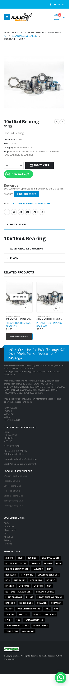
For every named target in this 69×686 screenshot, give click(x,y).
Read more (25, 307)
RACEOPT (10, 603)
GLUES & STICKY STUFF (16, 569)
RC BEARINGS (27, 155)
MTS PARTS (19, 580)
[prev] (57, 121)
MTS (7, 580)
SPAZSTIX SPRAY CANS (44, 614)
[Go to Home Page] (5, 35)
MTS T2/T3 (24, 586)
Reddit (35, 212)
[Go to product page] (49, 297)
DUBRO (48, 563)
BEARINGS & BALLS (23, 147)
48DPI (20, 557)
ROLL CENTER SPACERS (28, 608)
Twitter (14, 212)
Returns (8, 543)
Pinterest (21, 212)
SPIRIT (8, 620)
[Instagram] (59, 4)
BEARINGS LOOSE (29, 151)
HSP (49, 569)
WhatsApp (42, 212)
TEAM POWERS (40, 625)
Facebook (7, 212)
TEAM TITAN (11, 631)
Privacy (7, 540)
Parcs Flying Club (12, 480)
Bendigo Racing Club (13, 500)
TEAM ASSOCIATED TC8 (17, 625)
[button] (7, 17)
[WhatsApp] (63, 4)
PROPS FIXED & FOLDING (49, 597)
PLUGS (29, 597)
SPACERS (9, 614)
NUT (49, 586)
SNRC (47, 608)
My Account (10, 529)
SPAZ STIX (24, 614)
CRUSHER (35, 563)
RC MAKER (56, 603)
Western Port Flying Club (15, 475)
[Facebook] (50, 4)
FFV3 (58, 563)
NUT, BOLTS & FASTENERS (18, 591)
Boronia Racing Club (13, 495)
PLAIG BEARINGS (11, 155)
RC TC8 (8, 608)
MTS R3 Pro (36, 580)
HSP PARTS (10, 574)
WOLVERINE (28, 631)
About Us (8, 536)
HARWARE (38, 569)
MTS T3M (38, 586)
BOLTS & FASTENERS (15, 563)
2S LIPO (9, 557)
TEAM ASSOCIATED (33, 620)
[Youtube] (55, 4)
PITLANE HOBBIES (22, 203)
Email (28, 212)
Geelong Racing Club (13, 505)
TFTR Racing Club (12, 490)
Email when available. (19, 336)
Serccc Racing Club (12, 485)
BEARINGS (15, 151)
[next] (62, 121)
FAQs (6, 523)
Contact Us (9, 526)
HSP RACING (27, 574)
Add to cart (41, 165)
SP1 (56, 608)
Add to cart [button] (56, 307)
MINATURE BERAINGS (49, 151)
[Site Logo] (21, 17)
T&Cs (6, 533)
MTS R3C (50, 580)
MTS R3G (9, 586)
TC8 (18, 620)
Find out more (26, 194)
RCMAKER (42, 603)
